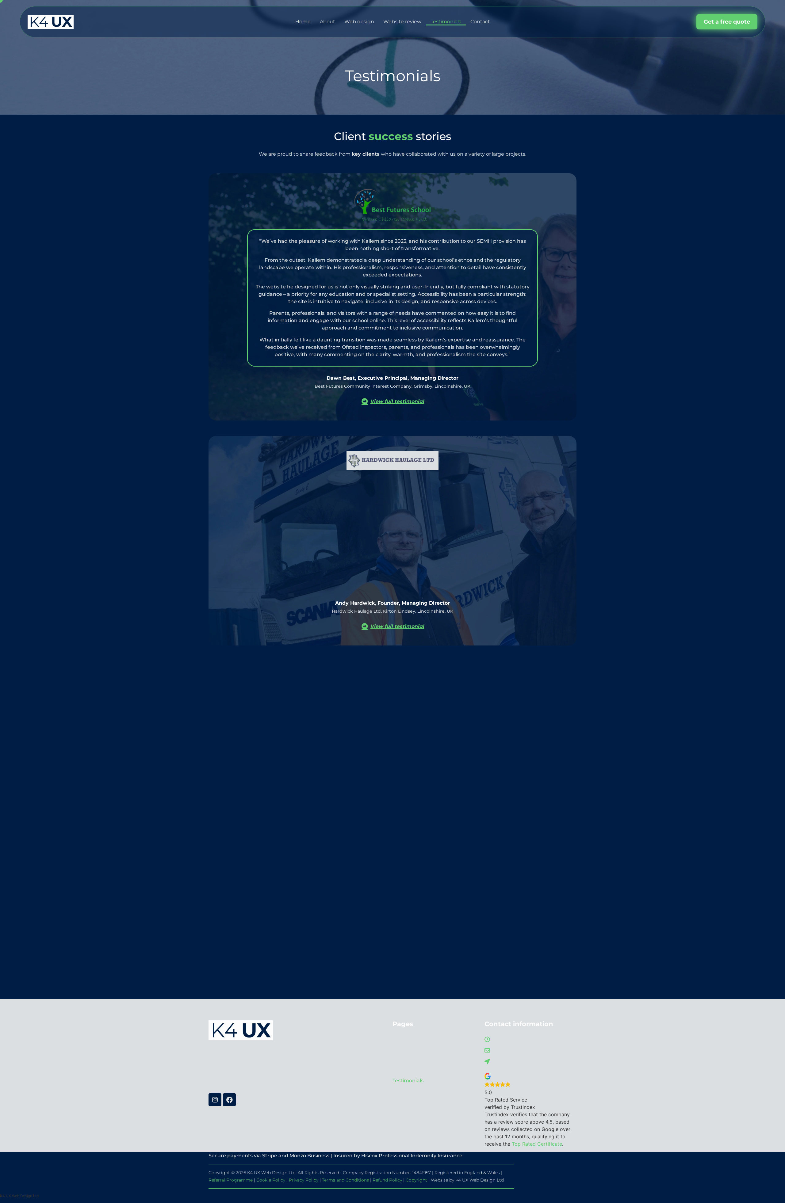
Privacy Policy (303, 1180)
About (327, 22)
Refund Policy (387, 1180)
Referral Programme (231, 1180)
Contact (480, 22)
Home (303, 22)
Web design (359, 22)
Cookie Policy (270, 1180)
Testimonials (446, 22)
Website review (402, 22)
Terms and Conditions (345, 1180)
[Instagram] (215, 1099)
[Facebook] (229, 1099)
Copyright (416, 1180)
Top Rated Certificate (537, 1144)
